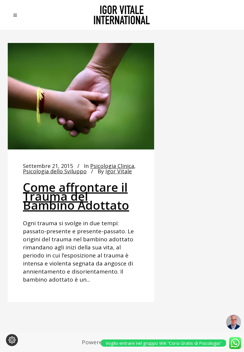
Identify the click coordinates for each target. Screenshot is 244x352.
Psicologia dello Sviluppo (55, 171)
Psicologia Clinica (112, 165)
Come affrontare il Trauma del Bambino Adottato (76, 196)
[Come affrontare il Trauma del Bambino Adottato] (81, 96)
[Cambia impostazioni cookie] (12, 340)
